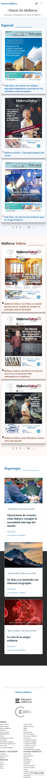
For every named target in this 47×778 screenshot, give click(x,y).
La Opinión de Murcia (30, 743)
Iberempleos (27, 761)
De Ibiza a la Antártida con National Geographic (22, 581)
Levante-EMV (28, 724)
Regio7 (25, 728)
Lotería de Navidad (29, 765)
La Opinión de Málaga (30, 741)
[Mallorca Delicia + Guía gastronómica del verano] (23, 123)
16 (28, 448)
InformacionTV (4, 755)
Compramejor (28, 759)
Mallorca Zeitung (28, 726)
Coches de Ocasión (29, 767)
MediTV (2, 757)
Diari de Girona (4, 724)
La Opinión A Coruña (30, 745)
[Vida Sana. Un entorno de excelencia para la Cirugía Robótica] (23, 187)
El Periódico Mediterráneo (7, 743)
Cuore (2, 762)
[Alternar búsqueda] (41, 3)
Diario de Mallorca (5, 728)
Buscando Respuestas (30, 775)
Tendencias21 (27, 753)
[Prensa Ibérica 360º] (23, 712)
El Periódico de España (6, 741)
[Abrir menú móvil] (36, 3)
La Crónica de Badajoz (6, 747)
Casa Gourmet (28, 773)
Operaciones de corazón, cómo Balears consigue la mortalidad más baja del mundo (22, 520)
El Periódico (3, 739)
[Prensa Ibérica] (23, 701)
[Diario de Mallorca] (23, 692)
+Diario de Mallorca (22, 10)
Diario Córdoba (4, 732)
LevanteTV (3, 753)
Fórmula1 (26, 757)
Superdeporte (28, 732)
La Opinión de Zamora (30, 739)
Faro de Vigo (3, 745)
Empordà (2, 730)
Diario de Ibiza (4, 726)
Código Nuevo (28, 771)
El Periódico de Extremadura (32, 749)
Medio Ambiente (28, 755)
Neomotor (27, 763)
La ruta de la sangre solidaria (19, 638)
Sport (25, 730)
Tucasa (26, 769)
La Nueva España (28, 747)
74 (28, 227)
